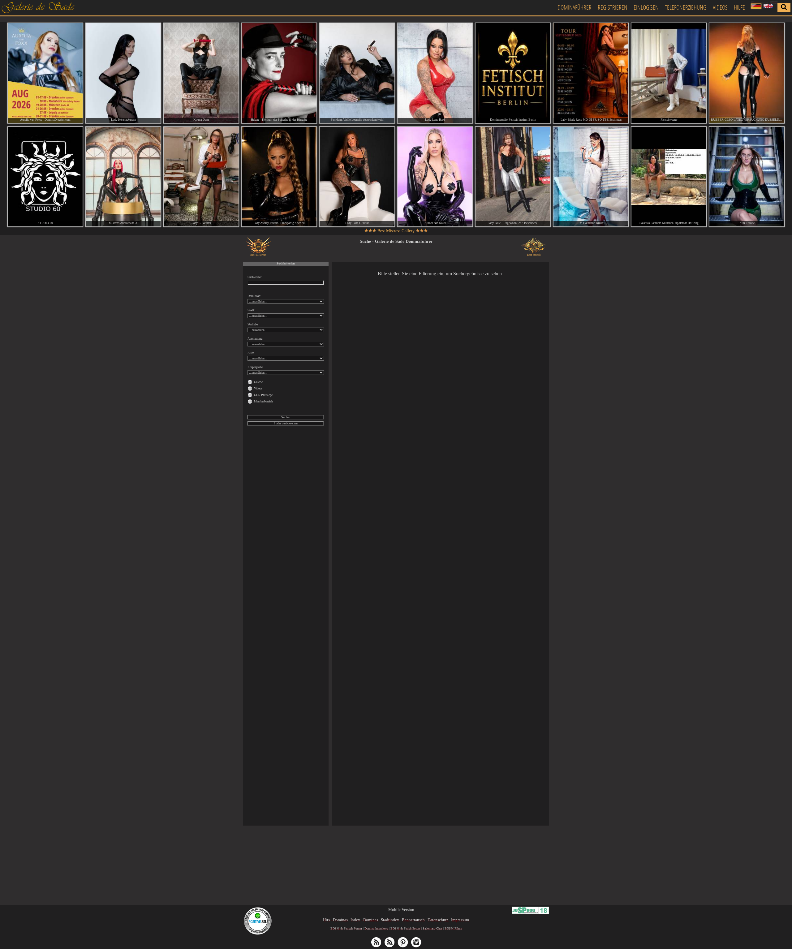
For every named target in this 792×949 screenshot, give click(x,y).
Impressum (460, 919)
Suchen (285, 417)
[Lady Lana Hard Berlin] (435, 73)
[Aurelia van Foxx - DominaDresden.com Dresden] (45, 73)
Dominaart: (254, 296)
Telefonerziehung (686, 7)
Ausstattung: (255, 338)
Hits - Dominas (335, 919)
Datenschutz (438, 919)
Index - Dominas (364, 919)
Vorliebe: (253, 324)
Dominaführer (574, 7)
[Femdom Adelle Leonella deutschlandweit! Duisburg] (357, 73)
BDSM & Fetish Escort (405, 928)
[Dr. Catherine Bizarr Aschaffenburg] (590, 177)
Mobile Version (401, 909)
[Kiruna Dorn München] (201, 73)
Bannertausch (413, 919)
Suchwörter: (255, 277)
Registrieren (612, 7)
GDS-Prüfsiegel (263, 395)
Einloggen (646, 7)
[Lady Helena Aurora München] (123, 73)
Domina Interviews (376, 928)
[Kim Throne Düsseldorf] (746, 177)
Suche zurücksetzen (286, 423)
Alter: (251, 352)
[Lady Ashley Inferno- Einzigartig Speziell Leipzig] (279, 177)
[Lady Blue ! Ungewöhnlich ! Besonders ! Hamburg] (513, 177)
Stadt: (251, 310)
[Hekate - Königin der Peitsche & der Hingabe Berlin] (279, 73)
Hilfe (739, 7)
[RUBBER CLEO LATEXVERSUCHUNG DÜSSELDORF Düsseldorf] (746, 73)
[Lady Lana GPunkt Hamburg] (357, 177)
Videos (720, 7)
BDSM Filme (453, 928)
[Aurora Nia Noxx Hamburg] (435, 177)
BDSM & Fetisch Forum (346, 928)
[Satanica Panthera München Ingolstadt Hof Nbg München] (668, 177)
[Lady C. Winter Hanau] (201, 177)
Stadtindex (390, 919)
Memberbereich (263, 401)
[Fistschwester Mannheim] (668, 73)
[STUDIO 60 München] (45, 177)
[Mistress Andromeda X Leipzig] (123, 177)
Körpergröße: (256, 367)
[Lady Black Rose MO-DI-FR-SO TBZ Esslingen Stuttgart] (590, 73)
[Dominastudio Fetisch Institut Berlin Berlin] (513, 73)
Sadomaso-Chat (432, 928)
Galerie (258, 382)
